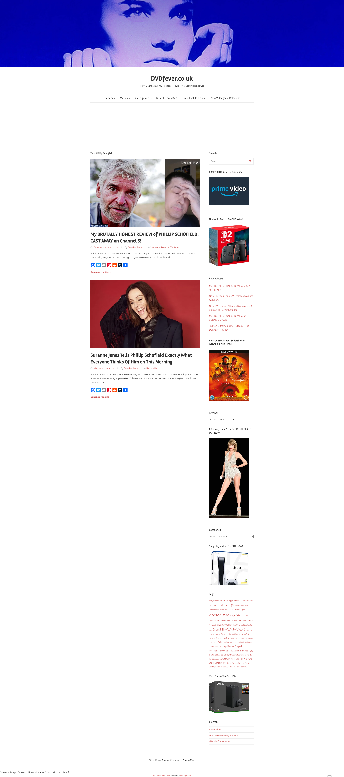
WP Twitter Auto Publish (161, 776)
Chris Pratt (225, 610)
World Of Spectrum (219, 741)
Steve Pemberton (235, 663)
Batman (226, 600)
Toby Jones (222, 667)
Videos (156, 368)
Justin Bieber (219, 642)
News (149, 368)
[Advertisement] (172, 127)
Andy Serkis (215, 601)
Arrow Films (215, 729)
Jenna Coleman (219, 638)
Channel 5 (155, 247)
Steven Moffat (217, 663)
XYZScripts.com (185, 776)
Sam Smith (245, 650)
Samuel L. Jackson (220, 654)
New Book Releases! (194, 98)
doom (215, 620)
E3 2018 (244, 621)
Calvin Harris (239, 605)
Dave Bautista (238, 610)
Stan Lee (217, 659)
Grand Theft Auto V (228, 629)
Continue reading (99, 272)
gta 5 (249, 630)
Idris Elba (229, 634)
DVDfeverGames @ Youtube (223, 735)
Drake (224, 620)
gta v (219, 634)
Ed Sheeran (228, 624)
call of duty (223, 605)
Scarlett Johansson (240, 655)
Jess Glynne (236, 638)
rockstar (233, 651)
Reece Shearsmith (219, 651)
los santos (232, 642)
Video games (142, 98)
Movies (124, 98)
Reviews (165, 247)
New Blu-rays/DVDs (167, 98)
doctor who (224, 615)
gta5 (212, 634)
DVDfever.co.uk (172, 78)
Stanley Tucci (231, 659)
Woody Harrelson (238, 667)
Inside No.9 (242, 634)
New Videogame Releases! (225, 98)
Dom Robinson (135, 247)
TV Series (110, 98)
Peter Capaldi (238, 646)
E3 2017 (234, 620)
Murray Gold (219, 646)
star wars (245, 659)
